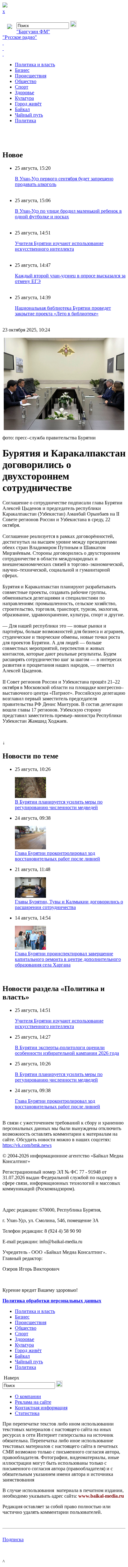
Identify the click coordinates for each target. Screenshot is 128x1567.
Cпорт (21, 87)
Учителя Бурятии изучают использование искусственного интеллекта (59, 246)
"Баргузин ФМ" (33, 31)
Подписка (13, 1539)
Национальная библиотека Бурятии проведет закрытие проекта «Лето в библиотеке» (63, 310)
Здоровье (24, 92)
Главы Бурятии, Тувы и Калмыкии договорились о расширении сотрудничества (69, 904)
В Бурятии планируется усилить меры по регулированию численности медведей (59, 804)
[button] (120, 343)
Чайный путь (29, 115)
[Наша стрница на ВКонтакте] (64, 43)
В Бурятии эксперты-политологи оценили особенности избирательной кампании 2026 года (67, 1050)
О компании (28, 1396)
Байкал (22, 109)
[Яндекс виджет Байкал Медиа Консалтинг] (64, 54)
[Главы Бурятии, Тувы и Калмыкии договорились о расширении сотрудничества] (30, 896)
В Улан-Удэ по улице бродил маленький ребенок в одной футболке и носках (68, 213)
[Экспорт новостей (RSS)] (64, 48)
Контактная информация (41, 1407)
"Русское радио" (19, 37)
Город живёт (28, 103)
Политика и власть (35, 64)
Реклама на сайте (33, 1402)
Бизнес (22, 70)
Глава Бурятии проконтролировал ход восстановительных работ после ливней (57, 856)
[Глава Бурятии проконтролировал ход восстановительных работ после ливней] (30, 847)
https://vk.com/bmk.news (27, 1145)
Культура (24, 98)
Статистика (27, 1413)
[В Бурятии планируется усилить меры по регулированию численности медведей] (30, 796)
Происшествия (30, 75)
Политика (25, 120)
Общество (25, 81)
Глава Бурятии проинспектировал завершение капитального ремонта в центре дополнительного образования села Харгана (68, 959)
